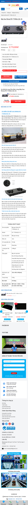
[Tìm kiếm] (21, 9)
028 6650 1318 (5, 446)
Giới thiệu (4, 403)
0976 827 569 (12, 446)
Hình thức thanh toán (6, 415)
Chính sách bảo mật (6, 408)
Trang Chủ (3, 12)
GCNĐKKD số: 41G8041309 (7, 432)
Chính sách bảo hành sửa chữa (8, 416)
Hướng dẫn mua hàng (6, 413)
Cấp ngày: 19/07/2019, (7, 434)
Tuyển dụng (4, 404)
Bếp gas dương (15, 12)
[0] (25, 9)
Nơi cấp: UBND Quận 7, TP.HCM (8, 437)
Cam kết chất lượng (6, 406)
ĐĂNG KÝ (14, 373)
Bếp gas (9, 12)
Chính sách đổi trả (6, 418)
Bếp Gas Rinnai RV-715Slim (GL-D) (16, 94)
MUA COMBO (18, 101)
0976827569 (22, 77)
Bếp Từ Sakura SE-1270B (20, 313)
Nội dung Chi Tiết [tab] (6, 107)
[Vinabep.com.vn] (14, 5)
